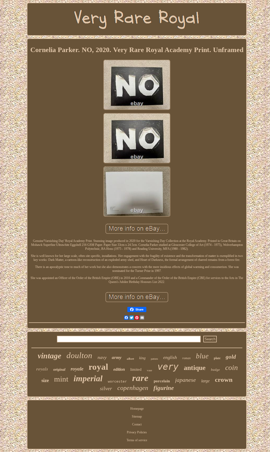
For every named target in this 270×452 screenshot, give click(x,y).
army (117, 357)
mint (61, 379)
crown (224, 379)
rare (140, 378)
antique (195, 368)
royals (42, 369)
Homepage (137, 408)
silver (106, 388)
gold (231, 357)
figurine (163, 388)
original (59, 370)
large (205, 381)
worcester (117, 381)
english (170, 357)
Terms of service (137, 440)
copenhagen (132, 387)
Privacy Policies (137, 432)
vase (149, 370)
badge (215, 370)
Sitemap (137, 416)
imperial (88, 378)
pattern (154, 358)
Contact (137, 424)
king (142, 358)
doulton (79, 355)
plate (217, 358)
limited (136, 369)
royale (77, 369)
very (168, 366)
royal (98, 367)
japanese (185, 380)
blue (202, 356)
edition (119, 369)
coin (231, 367)
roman (186, 358)
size (45, 380)
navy (102, 357)
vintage (49, 355)
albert (130, 358)
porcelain (162, 381)
